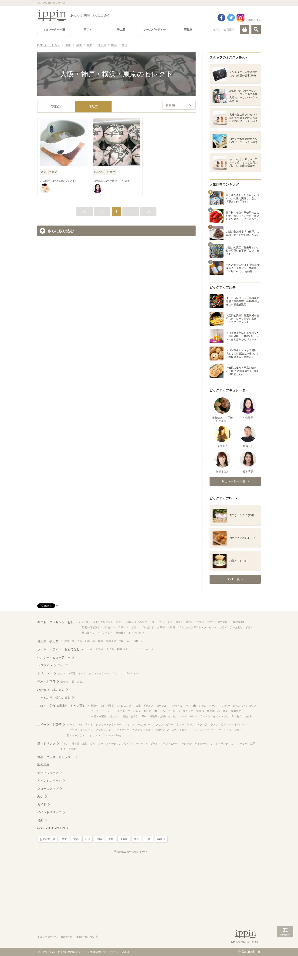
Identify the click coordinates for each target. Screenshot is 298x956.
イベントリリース (49, 812)
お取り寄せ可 (47, 839)
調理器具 (43, 765)
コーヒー (242, 743)
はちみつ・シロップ (244, 705)
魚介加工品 (213, 711)
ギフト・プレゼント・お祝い (57, 622)
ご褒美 (200, 622)
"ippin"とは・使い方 (87, 936)
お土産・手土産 (47, 641)
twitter (231, 18)
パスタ (137, 711)
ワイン (64, 743)
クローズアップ (47, 788)
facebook (221, 18)
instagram (240, 18)
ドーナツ (72, 729)
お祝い (86, 622)
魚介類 (200, 711)
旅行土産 (124, 641)
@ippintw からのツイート (131, 851)
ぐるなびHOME (46, 951)
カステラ (137, 729)
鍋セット (114, 716)
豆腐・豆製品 (98, 716)
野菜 (225, 711)
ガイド (41, 804)
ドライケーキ (121, 729)
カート (244, 29)
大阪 (148, 839)
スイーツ (63, 665)
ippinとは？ (254, 19)
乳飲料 (73, 748)
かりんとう (225, 729)
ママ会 (99, 649)
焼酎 (84, 743)
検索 (256, 29)
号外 (40, 820)
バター (226, 705)
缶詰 (125, 716)
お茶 (63, 748)
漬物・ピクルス (144, 705)
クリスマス (44, 673)
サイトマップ (111, 951)
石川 (87, 839)
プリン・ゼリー (165, 724)
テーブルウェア (47, 773)
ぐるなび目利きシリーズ (72, 951)
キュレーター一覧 (47, 936)
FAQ (123, 951)
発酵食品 (236, 711)
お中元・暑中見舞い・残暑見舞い (226, 622)
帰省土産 (111, 641)
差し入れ (77, 641)
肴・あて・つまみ (241, 716)
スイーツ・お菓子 (49, 724)
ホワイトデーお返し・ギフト (236, 627)
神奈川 (161, 839)
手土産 (89, 649)
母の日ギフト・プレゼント (97, 632)
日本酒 (75, 743)
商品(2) (93, 106)
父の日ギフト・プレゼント (131, 632)
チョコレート (145, 724)
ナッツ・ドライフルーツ (116, 711)
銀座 (136, 839)
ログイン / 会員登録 (222, 29)
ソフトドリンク (219, 743)
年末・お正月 (46, 681)
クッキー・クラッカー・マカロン (115, 724)
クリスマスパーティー (125, 673)
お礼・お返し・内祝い (180, 622)
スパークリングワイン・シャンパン (126, 743)
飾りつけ (122, 649)
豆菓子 (238, 729)
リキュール (201, 743)
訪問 (66, 641)
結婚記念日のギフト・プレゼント (145, 622)
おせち (64, 681)
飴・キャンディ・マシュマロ (83, 735)
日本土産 (138, 641)
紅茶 (252, 743)
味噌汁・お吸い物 (160, 716)
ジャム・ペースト (209, 705)
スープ (182, 716)
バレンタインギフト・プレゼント (197, 627)
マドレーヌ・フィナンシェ (95, 729)
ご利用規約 (94, 951)
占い (40, 796)
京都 (75, 839)
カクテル (186, 743)
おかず (147, 711)
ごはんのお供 (124, 705)
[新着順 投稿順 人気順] (179, 105)
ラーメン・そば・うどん (214, 716)
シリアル (177, 705)
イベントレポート (49, 780)
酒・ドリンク (46, 743)
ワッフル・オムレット (234, 724)
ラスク (214, 724)
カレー (193, 716)
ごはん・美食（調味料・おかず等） (61, 705)
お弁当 (135, 716)
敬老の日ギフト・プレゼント (98, 627)
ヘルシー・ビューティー (54, 657)
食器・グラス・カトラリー (55, 757)
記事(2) (56, 106)
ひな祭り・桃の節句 (50, 690)
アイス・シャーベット (203, 729)
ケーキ (70, 724)
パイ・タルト (85, 724)
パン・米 (191, 705)
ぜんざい (99, 171)
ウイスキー (96, 743)
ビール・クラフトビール (164, 743)
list (57, 605)
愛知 (110, 839)
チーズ (95, 711)
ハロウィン (44, 665)
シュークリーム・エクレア (192, 724)
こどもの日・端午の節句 (54, 698)
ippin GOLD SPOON (51, 828)
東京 (64, 839)
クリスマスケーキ (99, 673)
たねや (53, 171)
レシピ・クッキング (141, 649)
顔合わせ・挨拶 (94, 641)
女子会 (110, 649)
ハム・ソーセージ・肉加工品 (176, 711)
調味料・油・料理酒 (102, 705)
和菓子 (149, 729)
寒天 (43, 171)
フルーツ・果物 (112, 735)
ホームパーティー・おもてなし (58, 649)
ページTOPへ (285, 945)
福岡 (99, 839)
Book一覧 (66, 936)
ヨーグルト (162, 705)
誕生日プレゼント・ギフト (108, 622)
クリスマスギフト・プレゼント (136, 627)
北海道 (124, 839)
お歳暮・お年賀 (166, 627)
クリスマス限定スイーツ (72, 673)
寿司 (144, 716)
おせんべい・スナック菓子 (171, 729)
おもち (81, 681)
